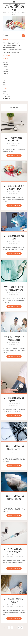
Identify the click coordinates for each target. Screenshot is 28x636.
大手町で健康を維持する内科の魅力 (11, 43)
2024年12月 (5, 62)
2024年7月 (5, 73)
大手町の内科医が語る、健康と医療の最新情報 (14, 7)
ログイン (5, 91)
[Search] (23, 35)
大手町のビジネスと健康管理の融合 (11, 52)
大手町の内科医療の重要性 (9, 47)
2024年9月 (5, 69)
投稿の (5, 94)
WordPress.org (6, 98)
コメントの (6, 96)
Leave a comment (20, 556)
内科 (4, 80)
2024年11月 (5, 64)
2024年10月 (5, 66)
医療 (4, 82)
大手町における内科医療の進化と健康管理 (12, 49)
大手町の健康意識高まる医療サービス (11, 45)
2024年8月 (5, 71)
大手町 (4, 85)
